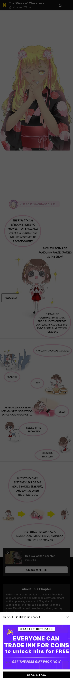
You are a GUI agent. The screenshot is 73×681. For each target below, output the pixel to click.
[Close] (67, 617)
